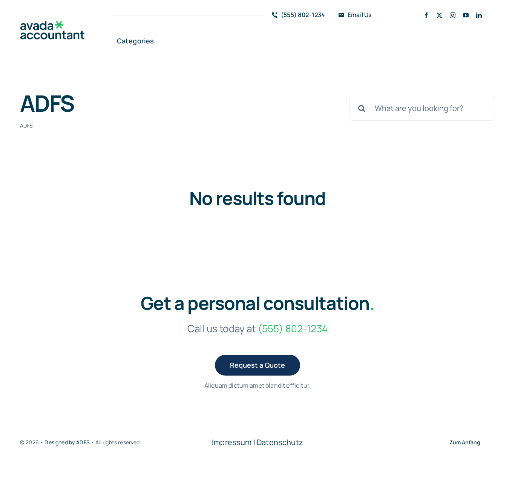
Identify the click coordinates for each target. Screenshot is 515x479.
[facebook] (426, 15)
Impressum (231, 442)
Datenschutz (280, 442)
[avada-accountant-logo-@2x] (52, 24)
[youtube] (466, 15)
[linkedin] (479, 15)
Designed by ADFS (67, 442)
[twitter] (439, 15)
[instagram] (452, 15)
